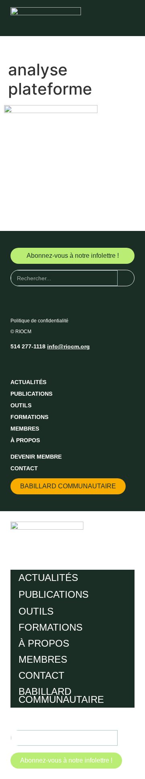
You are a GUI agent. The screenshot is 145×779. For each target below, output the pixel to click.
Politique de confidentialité (39, 321)
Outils (20, 405)
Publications (31, 394)
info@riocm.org (68, 346)
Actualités (28, 382)
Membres (24, 428)
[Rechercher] (126, 278)
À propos (25, 440)
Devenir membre (36, 456)
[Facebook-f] (16, 363)
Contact (24, 468)
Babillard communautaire (61, 695)
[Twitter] (31, 363)
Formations (29, 417)
